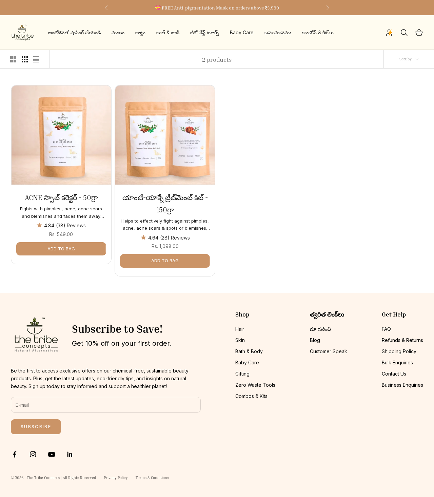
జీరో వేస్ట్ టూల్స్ (204, 33)
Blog (315, 340)
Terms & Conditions (152, 477)
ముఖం (118, 33)
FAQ (386, 329)
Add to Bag (61, 248)
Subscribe (36, 426)
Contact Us (394, 374)
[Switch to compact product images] (36, 59)
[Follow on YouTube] (51, 454)
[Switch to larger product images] (13, 59)
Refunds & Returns (402, 340)
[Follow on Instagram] (33, 454)
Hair (239, 329)
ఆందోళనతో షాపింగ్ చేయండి (74, 33)
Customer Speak (328, 351)
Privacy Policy (116, 477)
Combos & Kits (251, 396)
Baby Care (242, 33)
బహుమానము (277, 33)
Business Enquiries (402, 385)
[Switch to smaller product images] (25, 59)
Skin (240, 340)
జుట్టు (140, 33)
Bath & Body (249, 351)
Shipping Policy (399, 351)
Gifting (242, 374)
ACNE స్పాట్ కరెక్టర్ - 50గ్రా (61, 197)
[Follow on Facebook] (14, 454)
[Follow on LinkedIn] (70, 454)
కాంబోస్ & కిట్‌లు (318, 33)
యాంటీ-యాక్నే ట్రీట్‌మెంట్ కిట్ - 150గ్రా (165, 203)
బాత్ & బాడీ (167, 33)
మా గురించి (320, 329)
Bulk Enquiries (397, 362)
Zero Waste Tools (255, 385)
